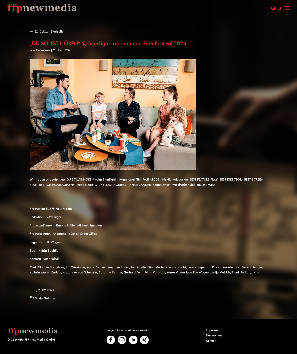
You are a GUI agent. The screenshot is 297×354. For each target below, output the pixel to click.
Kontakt (211, 340)
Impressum (213, 330)
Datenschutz (214, 335)
